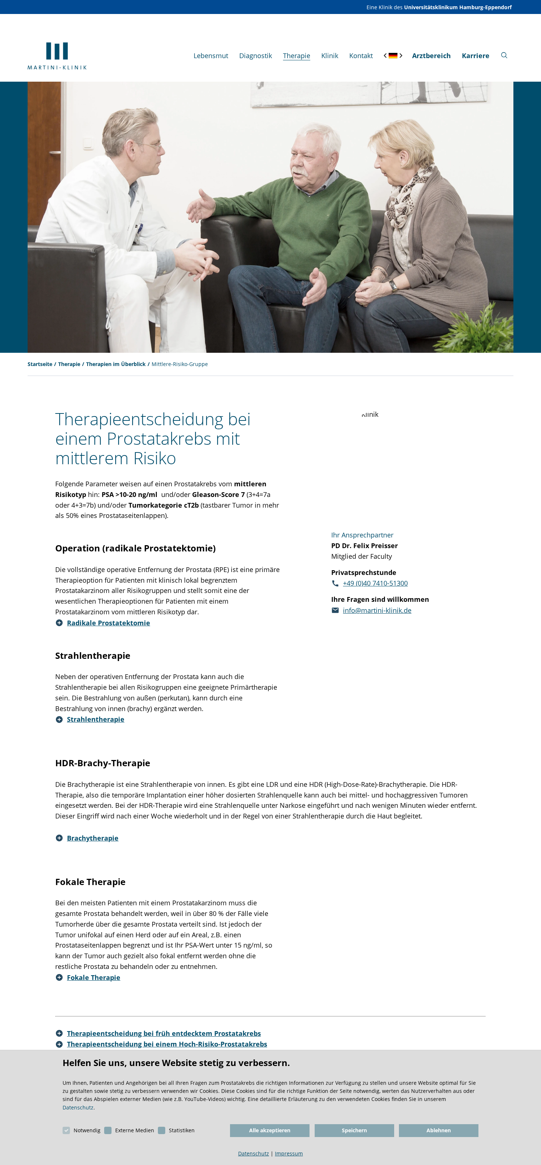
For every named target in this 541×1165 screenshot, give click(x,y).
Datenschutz (78, 1107)
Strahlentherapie (95, 719)
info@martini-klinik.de (377, 610)
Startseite (40, 363)
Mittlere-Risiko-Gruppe (180, 363)
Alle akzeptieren (269, 1130)
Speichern (354, 1130)
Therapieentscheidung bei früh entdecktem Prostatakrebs (164, 1033)
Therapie (69, 363)
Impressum (289, 1153)
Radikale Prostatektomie (108, 622)
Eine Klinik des (439, 7)
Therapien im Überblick (116, 363)
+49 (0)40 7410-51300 (375, 583)
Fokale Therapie (93, 977)
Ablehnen (439, 1130)
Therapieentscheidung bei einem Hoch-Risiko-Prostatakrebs (167, 1044)
